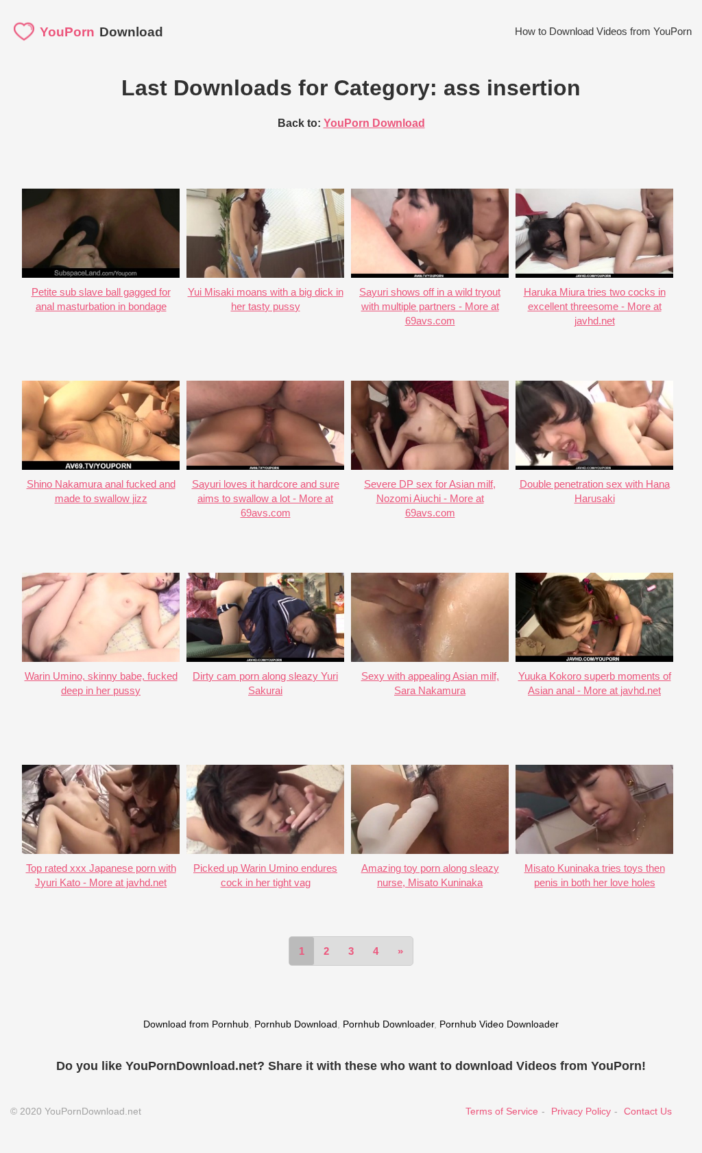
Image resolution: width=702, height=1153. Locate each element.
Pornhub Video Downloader (499, 1024)
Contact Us (648, 1111)
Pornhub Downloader (388, 1024)
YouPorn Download (374, 123)
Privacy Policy (581, 1111)
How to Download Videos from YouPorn (603, 31)
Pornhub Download (295, 1024)
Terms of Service (501, 1111)
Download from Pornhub (196, 1024)
